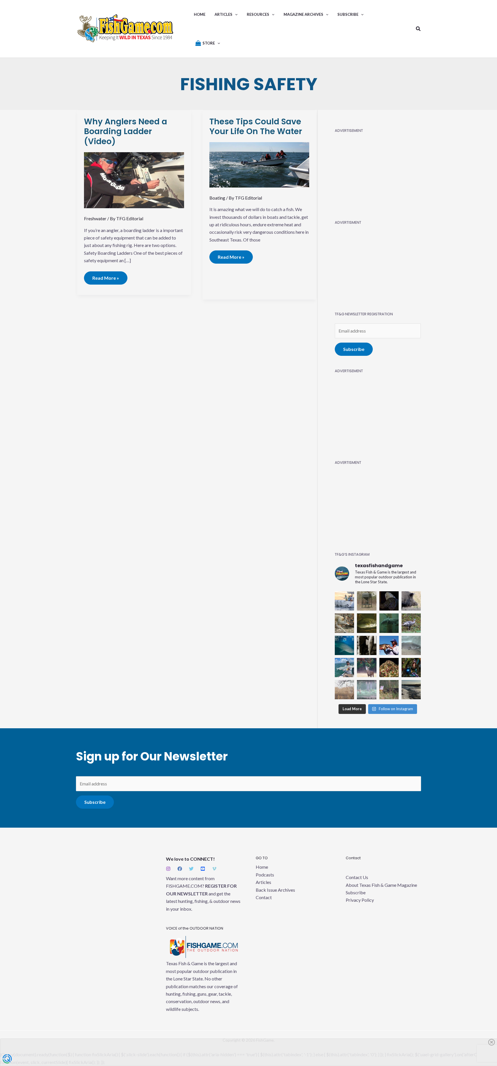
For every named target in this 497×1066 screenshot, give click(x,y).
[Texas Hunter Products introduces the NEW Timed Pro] (366, 601)
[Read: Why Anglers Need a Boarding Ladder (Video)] (134, 179)
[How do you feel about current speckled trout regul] (366, 623)
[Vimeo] (214, 868)
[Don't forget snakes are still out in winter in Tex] (389, 689)
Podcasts (265, 874)
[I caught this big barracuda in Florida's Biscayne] (344, 667)
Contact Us (357, 877)
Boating (217, 197)
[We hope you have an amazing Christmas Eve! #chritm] (411, 667)
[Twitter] (191, 868)
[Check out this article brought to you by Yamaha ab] (344, 601)
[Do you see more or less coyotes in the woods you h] (344, 623)
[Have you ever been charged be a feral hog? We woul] (411, 601)
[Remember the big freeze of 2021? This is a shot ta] (411, 689)
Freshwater (95, 218)
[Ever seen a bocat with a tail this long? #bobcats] (366, 689)
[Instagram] (168, 868)
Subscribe (353, 349)
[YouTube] (202, 868)
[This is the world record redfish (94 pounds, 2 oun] (366, 645)
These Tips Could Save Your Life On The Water (255, 126)
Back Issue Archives (275, 890)
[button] (235, 14)
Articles (263, 882)
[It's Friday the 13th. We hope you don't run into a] (389, 601)
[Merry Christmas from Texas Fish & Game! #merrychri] (389, 667)
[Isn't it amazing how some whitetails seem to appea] (344, 689)
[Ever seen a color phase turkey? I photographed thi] (411, 623)
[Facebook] (179, 868)
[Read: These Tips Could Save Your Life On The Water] (259, 164)
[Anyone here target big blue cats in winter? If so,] (389, 623)
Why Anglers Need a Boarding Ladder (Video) (125, 131)
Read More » (105, 276)
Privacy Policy (360, 900)
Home (262, 867)
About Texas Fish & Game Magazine (381, 885)
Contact (264, 897)
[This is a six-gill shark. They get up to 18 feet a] (344, 645)
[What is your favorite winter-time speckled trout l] (411, 645)
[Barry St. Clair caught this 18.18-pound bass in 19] (389, 645)
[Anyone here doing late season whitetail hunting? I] (366, 667)
